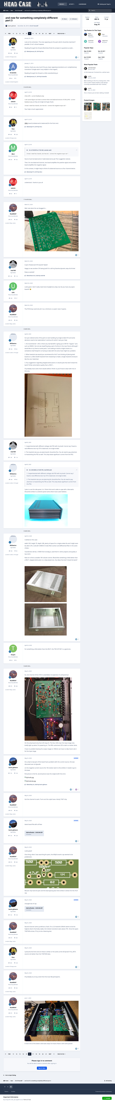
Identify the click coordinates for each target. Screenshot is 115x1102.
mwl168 (13, 270)
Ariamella (13, 73)
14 (23, 33)
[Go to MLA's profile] (13, 148)
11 (13, 33)
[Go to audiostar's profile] (85, 41)
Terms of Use (27, 1099)
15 (26, 33)
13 (19, 33)
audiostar (91, 40)
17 (32, 33)
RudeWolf (13, 214)
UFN (13, 292)
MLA (13, 154)
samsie (13, 101)
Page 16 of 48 (61, 33)
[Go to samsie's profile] (13, 95)
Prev (9, 33)
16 (29, 33)
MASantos (13, 343)
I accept (108, 1098)
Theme (6, 1091)
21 (46, 33)
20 (42, 33)
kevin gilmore (12, 26)
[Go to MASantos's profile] (13, 337)
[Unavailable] (48, 678)
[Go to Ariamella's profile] (13, 66)
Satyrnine (105, 40)
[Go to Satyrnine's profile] (99, 41)
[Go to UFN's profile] (13, 286)
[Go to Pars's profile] (13, 41)
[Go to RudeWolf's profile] (13, 208)
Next (50, 33)
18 (36, 33)
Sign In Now (41, 1068)
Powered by (103, 1091)
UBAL (26, 123)
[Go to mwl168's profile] (13, 264)
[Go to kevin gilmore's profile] (6, 26)
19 (39, 33)
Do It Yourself (34, 26)
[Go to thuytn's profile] (13, 648)
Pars (13, 48)
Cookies (13, 1091)
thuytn (13, 655)
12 (16, 33)
